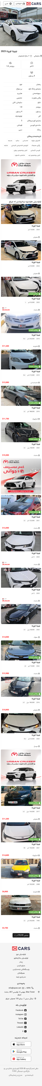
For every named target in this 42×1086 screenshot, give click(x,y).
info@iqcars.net (15, 988)
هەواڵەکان (21, 973)
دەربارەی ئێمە (21, 977)
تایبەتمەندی (29, 1075)
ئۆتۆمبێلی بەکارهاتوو (21, 958)
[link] (21, 1044)
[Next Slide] (41, 26)
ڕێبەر (21, 962)
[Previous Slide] (1, 26)
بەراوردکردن (21, 965)
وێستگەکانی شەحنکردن (21, 969)
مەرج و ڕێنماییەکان (15, 1075)
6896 (29, 988)
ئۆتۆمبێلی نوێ (21, 954)
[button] (21, 26)
